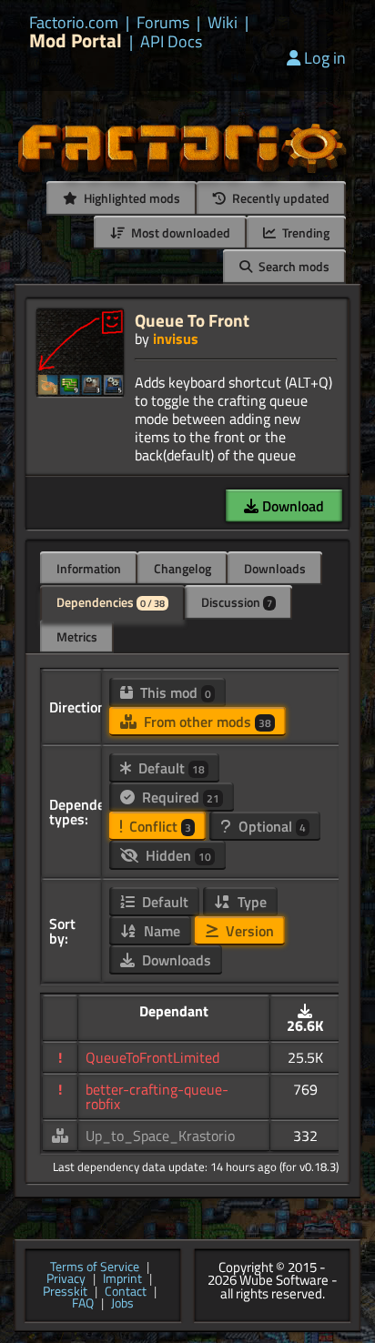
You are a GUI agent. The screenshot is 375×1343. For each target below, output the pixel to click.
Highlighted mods (130, 197)
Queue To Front (192, 320)
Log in (325, 57)
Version (248, 931)
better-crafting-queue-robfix (157, 1096)
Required (178, 797)
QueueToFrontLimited (152, 1057)
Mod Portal (75, 40)
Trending (304, 232)
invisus (175, 338)
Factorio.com (73, 23)
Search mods (292, 266)
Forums (163, 23)
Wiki (223, 23)
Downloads (275, 568)
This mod (174, 692)
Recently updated (279, 197)
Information (88, 568)
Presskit (65, 1292)
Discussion (236, 601)
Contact (126, 1292)
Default (170, 768)
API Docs (171, 42)
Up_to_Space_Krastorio (160, 1135)
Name (160, 931)
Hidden (176, 855)
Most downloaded (179, 232)
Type (250, 902)
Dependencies (110, 601)
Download (291, 506)
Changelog (182, 568)
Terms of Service (94, 1267)
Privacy (66, 1279)
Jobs (122, 1304)
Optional (270, 826)
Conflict (158, 826)
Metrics (76, 636)
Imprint (122, 1279)
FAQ (83, 1304)
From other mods (205, 721)
